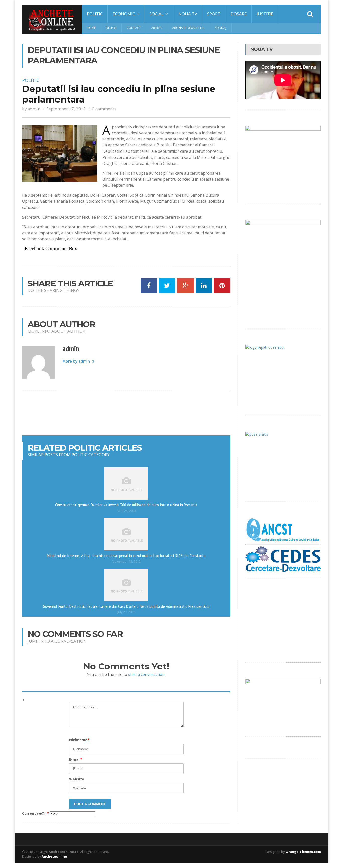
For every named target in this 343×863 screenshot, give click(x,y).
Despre (111, 28)
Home (91, 28)
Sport (213, 14)
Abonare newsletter (188, 28)
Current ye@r (35, 813)
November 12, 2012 (126, 561)
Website (76, 779)
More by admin (76, 361)
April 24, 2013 (126, 511)
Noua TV (187, 14)
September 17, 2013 (66, 109)
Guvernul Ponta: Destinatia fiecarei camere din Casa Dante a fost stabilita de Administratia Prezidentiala (126, 606)
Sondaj (220, 28)
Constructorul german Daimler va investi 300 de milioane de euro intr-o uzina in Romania (126, 505)
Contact (134, 28)
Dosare (239, 14)
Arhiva (156, 28)
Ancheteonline (54, 856)
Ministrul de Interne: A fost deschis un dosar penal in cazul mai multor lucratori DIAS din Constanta (126, 555)
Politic (95, 14)
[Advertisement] (126, 412)
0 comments (104, 109)
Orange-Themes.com (303, 851)
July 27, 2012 (126, 612)
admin (34, 109)
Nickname (79, 739)
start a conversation (146, 674)
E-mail (75, 759)
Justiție (265, 14)
